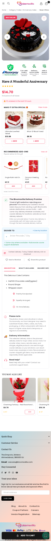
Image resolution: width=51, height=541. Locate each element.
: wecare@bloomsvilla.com (20, 462)
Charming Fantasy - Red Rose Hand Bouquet (18, 405)
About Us (22, 506)
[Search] (8, 3)
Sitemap (36, 514)
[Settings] (41, 3)
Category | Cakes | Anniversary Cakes (23, 10)
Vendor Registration (20, 514)
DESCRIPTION (9, 268)
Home (4, 10)
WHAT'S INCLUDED (26, 268)
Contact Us (34, 506)
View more (42, 107)
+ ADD (14, 141)
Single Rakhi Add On (12, 178)
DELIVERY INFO (43, 268)
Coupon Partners (20, 510)
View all (44, 152)
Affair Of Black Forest (35, 131)
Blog (13, 506)
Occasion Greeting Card (32, 178)
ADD (13, 186)
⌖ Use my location (40, 230)
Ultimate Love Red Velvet (12, 132)
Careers (35, 510)
